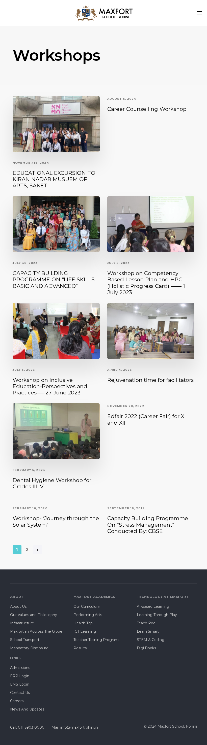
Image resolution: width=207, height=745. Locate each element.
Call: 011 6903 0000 (27, 727)
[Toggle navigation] (169, 13)
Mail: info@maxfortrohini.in (74, 727)
